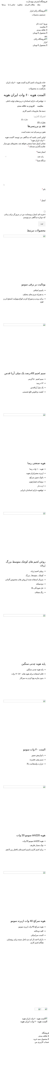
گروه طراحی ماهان (24, 1015)
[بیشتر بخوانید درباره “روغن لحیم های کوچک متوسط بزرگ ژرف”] (42, 605)
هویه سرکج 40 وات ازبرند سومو (28, 920)
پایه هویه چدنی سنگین (33, 663)
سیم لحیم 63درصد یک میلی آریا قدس (24, 373)
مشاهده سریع (42, 321)
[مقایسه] (42, 280)
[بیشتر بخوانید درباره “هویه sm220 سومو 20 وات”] (42, 862)
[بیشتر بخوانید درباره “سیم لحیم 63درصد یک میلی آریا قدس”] (42, 405)
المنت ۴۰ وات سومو (34, 749)
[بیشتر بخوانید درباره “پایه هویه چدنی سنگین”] (42, 691)
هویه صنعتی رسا (36, 463)
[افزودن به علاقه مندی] (42, 309)
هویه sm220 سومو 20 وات (30, 835)
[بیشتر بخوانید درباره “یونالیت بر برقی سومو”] (42, 315)
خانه (43, 82)
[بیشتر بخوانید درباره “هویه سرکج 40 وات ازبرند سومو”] (42, 955)
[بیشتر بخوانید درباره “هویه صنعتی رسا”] (42, 503)
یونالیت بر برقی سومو (33, 284)
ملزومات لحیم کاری (33, 82)
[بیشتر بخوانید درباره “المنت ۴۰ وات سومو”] (42, 777)
